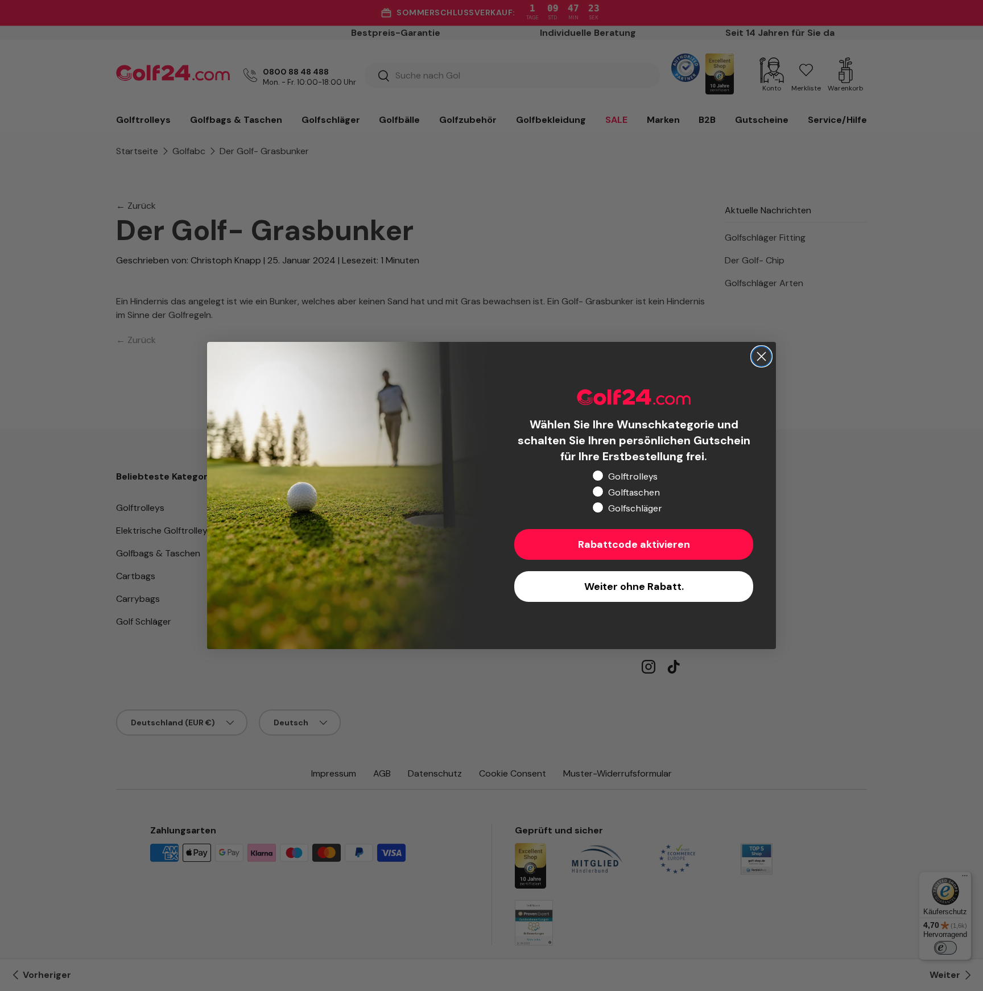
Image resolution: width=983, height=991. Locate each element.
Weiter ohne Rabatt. (634, 586)
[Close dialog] (761, 356)
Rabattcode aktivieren (634, 544)
